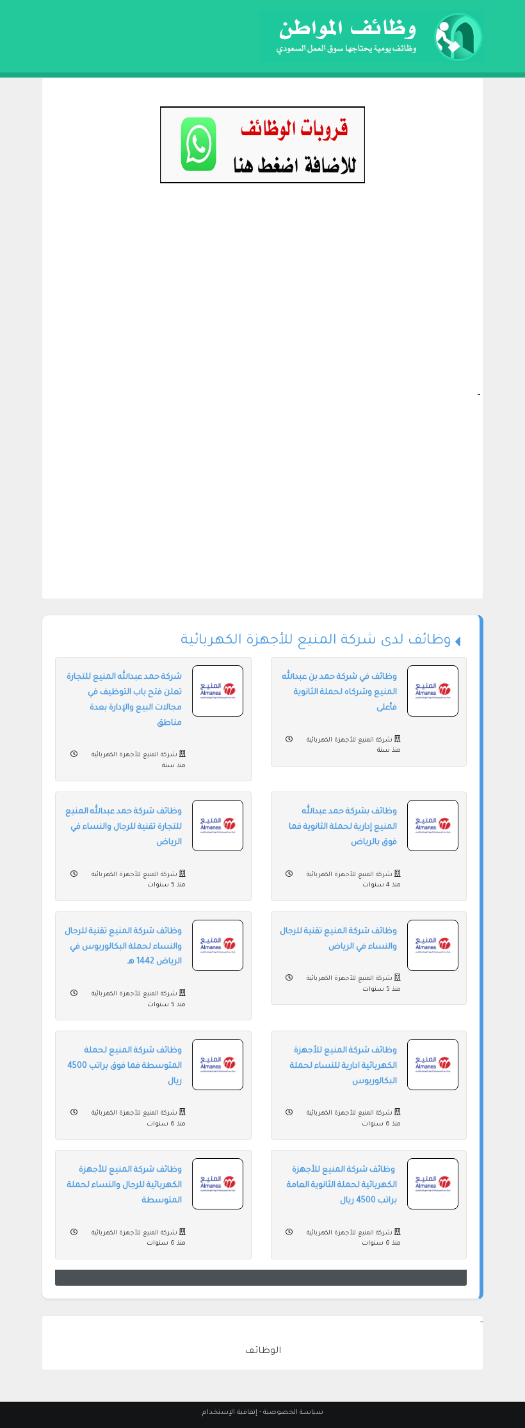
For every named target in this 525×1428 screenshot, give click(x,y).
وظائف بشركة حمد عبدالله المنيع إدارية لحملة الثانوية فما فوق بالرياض (343, 827)
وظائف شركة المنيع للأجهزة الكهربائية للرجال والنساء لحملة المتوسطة (124, 1186)
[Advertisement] (262, 298)
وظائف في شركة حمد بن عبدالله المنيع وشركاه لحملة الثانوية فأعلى (339, 693)
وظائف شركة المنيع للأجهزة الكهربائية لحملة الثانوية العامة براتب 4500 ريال (342, 1186)
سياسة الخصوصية (293, 1412)
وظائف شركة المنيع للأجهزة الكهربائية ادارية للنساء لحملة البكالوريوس (343, 1066)
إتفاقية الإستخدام (229, 1412)
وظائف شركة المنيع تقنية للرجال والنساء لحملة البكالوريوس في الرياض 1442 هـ (123, 947)
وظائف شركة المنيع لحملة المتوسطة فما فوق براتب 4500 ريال (124, 1066)
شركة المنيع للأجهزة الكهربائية (348, 740)
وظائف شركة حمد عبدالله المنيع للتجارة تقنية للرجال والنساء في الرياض (123, 827)
